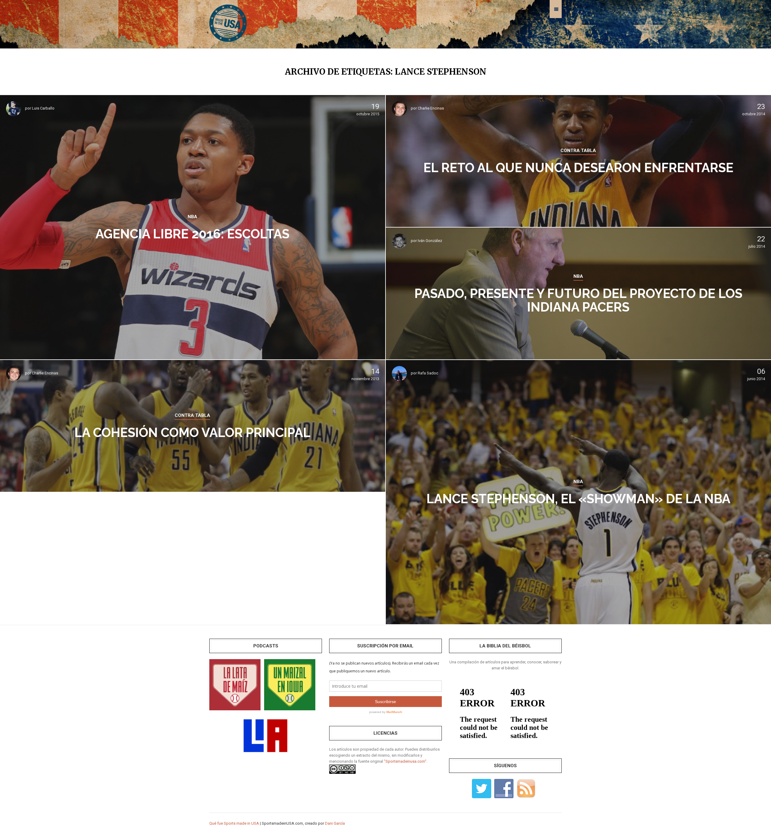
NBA (192, 216)
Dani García (335, 823)
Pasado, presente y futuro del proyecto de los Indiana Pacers (578, 300)
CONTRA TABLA (578, 150)
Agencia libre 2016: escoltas (192, 234)
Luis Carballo (43, 108)
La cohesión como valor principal (192, 432)
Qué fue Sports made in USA (234, 823)
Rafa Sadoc (428, 373)
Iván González (430, 240)
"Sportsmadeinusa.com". (405, 761)
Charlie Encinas (431, 108)
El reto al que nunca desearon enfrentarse (578, 167)
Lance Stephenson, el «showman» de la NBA (578, 498)
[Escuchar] (235, 684)
